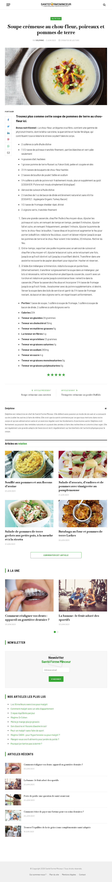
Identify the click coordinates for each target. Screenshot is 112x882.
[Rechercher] (104, 4)
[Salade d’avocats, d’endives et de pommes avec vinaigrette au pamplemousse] (83, 464)
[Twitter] (8, 126)
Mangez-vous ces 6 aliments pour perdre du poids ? (35, 739)
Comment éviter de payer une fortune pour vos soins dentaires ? (54, 811)
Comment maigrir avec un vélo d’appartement (32, 708)
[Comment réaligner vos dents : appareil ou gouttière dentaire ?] (29, 595)
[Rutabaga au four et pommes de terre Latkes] (83, 513)
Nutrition (56, 18)
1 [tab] (54, 632)
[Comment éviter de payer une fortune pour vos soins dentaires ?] (13, 815)
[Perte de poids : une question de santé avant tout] (13, 799)
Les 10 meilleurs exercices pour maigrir (29, 704)
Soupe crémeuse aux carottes (36, 394)
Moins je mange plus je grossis (25, 721)
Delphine (40, 40)
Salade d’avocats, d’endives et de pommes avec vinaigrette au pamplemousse (81, 486)
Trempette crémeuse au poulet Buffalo (81, 394)
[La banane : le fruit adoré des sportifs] (83, 595)
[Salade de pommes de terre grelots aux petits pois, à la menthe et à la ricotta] (29, 513)
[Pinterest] (8, 139)
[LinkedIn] (8, 133)
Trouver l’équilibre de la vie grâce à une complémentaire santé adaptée (57, 827)
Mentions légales (69, 874)
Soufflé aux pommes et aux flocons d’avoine (28, 484)
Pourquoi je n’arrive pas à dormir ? (26, 743)
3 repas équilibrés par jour (23, 713)
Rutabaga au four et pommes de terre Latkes (81, 533)
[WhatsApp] (8, 146)
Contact (82, 874)
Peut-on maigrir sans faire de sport (27, 730)
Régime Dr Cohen (19, 717)
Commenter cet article (55, 555)
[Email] (8, 152)
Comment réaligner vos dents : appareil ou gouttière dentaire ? (27, 618)
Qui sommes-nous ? (37, 874)
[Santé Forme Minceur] (56, 4)
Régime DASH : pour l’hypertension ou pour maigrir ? (35, 735)
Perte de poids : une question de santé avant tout (46, 796)
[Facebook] (8, 119)
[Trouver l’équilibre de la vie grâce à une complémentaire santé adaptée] (13, 831)
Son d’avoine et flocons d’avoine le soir (29, 726)
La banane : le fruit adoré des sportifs (79, 618)
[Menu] (8, 4)
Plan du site (54, 874)
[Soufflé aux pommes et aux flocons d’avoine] (29, 464)
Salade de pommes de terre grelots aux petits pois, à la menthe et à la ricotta (29, 535)
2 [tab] (57, 632)
